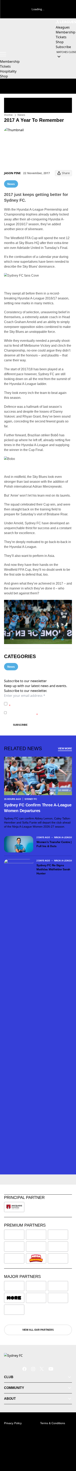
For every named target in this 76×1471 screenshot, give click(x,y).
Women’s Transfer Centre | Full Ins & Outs (54, 844)
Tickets (5, 66)
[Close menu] (67, 1449)
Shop (4, 76)
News (21, 115)
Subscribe (20, 724)
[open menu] (3, 54)
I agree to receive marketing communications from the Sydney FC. (39, 713)
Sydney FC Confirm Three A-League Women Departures (37, 808)
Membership (10, 61)
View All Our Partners (38, 1329)
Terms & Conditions (52, 1423)
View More (65, 748)
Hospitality (8, 71)
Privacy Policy (37, 702)
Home (8, 115)
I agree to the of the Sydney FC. (39, 704)
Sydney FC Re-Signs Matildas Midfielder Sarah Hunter (53, 869)
